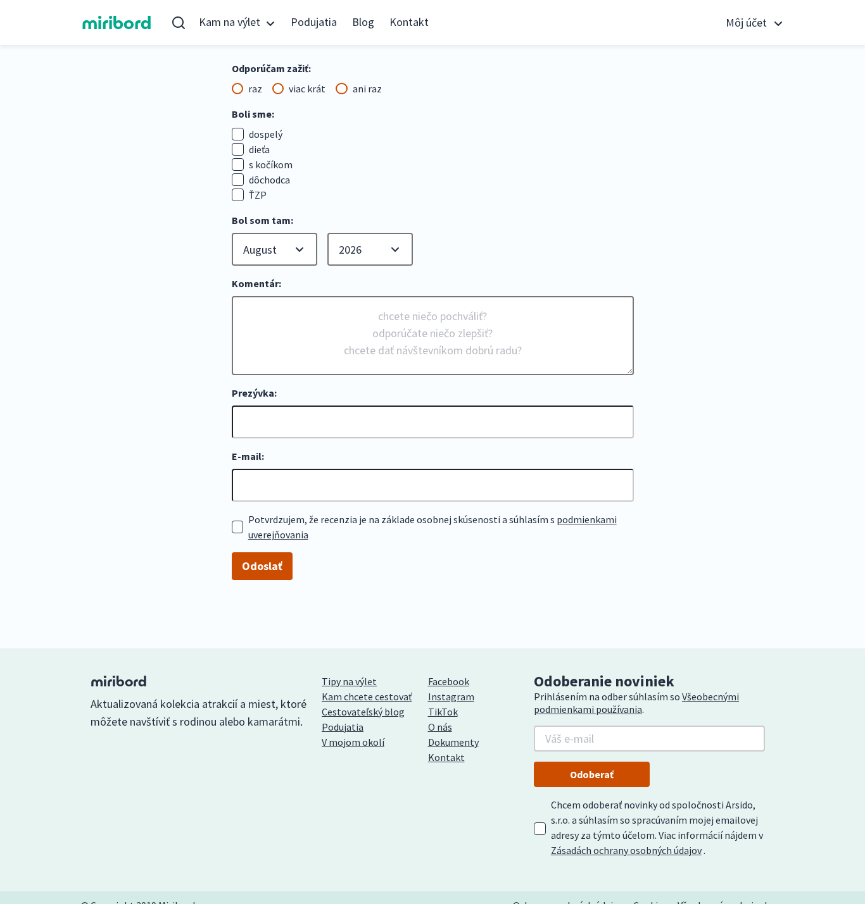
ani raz (367, 88)
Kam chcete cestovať (367, 696)
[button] (237, 23)
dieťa (259, 149)
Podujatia (314, 22)
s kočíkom (271, 164)
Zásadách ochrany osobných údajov (626, 850)
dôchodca (269, 179)
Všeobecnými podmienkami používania (636, 702)
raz (255, 88)
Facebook (448, 681)
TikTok (443, 711)
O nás (440, 727)
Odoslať (262, 566)
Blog (363, 22)
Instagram (451, 696)
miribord (117, 22)
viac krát (307, 88)
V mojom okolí (353, 742)
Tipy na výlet (349, 681)
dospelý (265, 134)
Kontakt (409, 22)
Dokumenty (453, 742)
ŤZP (258, 195)
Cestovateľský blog (363, 711)
